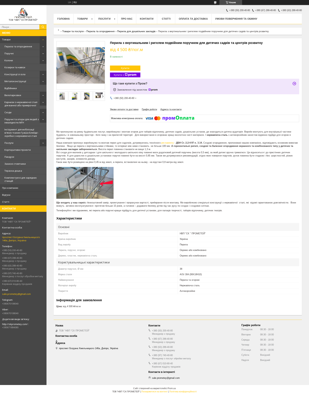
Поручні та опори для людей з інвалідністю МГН (21, 121)
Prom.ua (172, 388)
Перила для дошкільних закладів (136, 31)
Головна (63, 18)
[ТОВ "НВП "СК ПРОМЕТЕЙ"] (23, 13)
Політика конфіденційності (183, 391)
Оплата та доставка (193, 18)
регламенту (168, 142)
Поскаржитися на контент (154, 391)
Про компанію (10, 187)
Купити (125, 68)
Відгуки (6, 194)
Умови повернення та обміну (236, 18)
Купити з (119, 74)
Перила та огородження (18, 46)
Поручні (9, 53)
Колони (8, 60)
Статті (5, 201)
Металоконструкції (15, 81)
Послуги (8, 142)
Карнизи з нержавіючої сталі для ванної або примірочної (20, 104)
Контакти (146, 18)
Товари (6, 39)
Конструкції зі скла (14, 74)
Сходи (7, 112)
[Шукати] (42, 27)
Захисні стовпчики (15, 163)
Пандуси (9, 156)
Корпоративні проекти (17, 149)
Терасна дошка (13, 170)
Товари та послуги (73, 31)
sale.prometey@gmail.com (16, 294)
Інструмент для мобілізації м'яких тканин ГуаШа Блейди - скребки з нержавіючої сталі (21, 133)
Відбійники (10, 88)
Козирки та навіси (14, 67)
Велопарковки (12, 95)
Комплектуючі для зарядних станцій (20, 179)
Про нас (127, 18)
